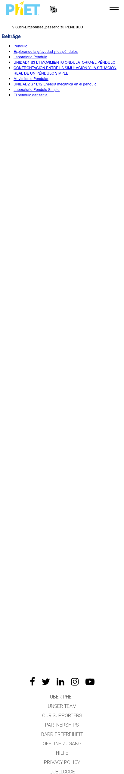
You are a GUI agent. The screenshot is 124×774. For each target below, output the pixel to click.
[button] (114, 9)
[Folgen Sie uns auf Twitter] (46, 681)
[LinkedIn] (60, 681)
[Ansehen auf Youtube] (90, 681)
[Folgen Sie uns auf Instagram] (75, 681)
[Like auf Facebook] (32, 681)
